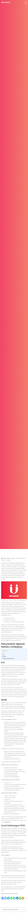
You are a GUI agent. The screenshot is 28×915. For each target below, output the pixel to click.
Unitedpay (23, 600)
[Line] (20, 897)
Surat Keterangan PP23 (8, 658)
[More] (23, 897)
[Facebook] (2, 897)
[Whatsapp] (11, 897)
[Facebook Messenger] (8, 897)
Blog (8, 558)
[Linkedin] (17, 897)
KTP (4, 655)
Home (4, 558)
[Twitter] (5, 897)
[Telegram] (14, 897)
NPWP (4, 656)
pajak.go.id (7, 822)
